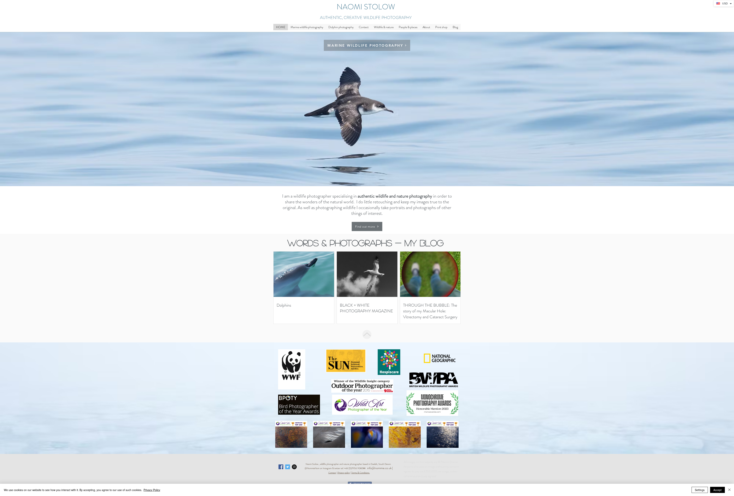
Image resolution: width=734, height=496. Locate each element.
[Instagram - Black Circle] (294, 466)
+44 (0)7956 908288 (355, 468)
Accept (717, 490)
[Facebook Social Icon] (280, 466)
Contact (332, 472)
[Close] (729, 490)
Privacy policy (344, 472)
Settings (700, 490)
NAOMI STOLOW (366, 6)
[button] (383, 27)
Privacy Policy (152, 490)
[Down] (366, 334)
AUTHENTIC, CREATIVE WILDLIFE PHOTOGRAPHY (366, 17)
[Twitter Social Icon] (287, 466)
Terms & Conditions (360, 472)
